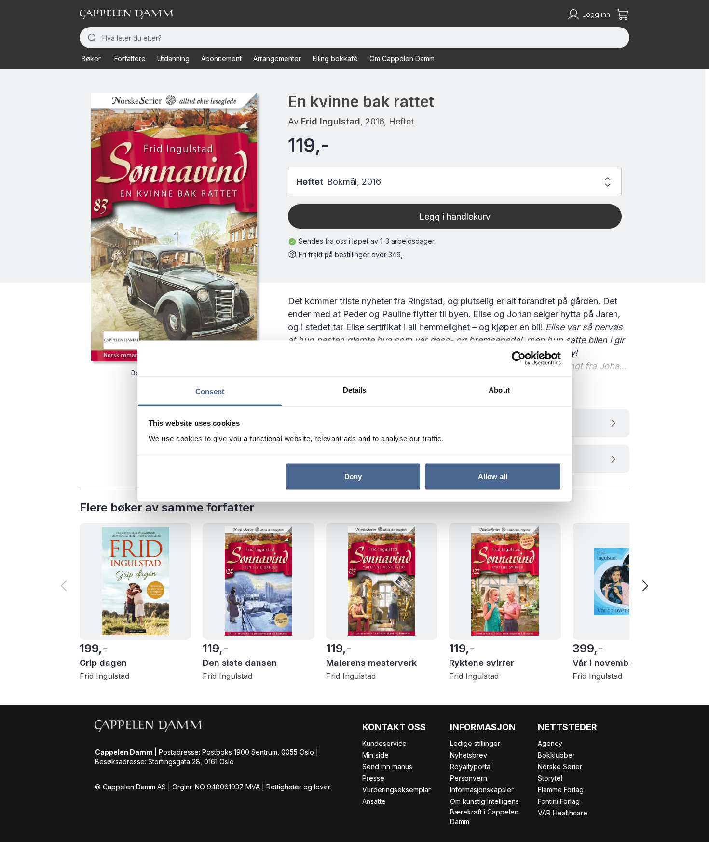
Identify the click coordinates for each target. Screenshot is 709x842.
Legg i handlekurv (455, 216)
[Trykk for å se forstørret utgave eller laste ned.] (174, 227)
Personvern (468, 778)
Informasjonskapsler (482, 790)
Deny (353, 476)
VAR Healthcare (562, 813)
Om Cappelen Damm (402, 59)
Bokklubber (556, 755)
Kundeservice (384, 743)
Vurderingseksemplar (396, 790)
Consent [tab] (209, 391)
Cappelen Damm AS (134, 787)
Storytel (550, 778)
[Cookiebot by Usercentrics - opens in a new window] (519, 358)
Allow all (492, 476)
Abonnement (221, 59)
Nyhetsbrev (468, 755)
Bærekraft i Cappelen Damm (484, 817)
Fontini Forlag (559, 801)
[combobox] (354, 37)
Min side (375, 755)
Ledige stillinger (475, 743)
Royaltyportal (471, 766)
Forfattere (130, 59)
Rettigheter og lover (298, 787)
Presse (373, 778)
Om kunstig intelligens (484, 801)
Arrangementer (277, 59)
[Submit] (91, 37)
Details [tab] (355, 390)
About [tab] (499, 390)
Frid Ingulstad (330, 121)
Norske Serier (560, 766)
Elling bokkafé (335, 59)
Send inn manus (387, 766)
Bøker (91, 59)
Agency (550, 743)
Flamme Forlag (561, 790)
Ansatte (374, 801)
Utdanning (173, 59)
